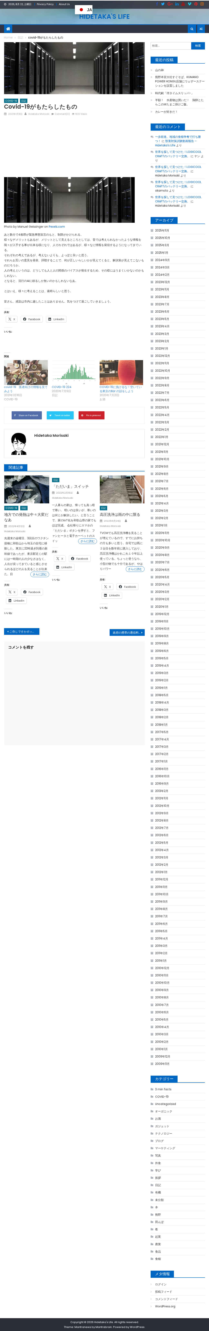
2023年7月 (162, 304)
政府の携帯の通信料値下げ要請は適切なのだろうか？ (129, 633)
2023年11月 (162, 289)
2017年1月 (161, 761)
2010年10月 (162, 983)
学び (158, 1170)
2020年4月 (162, 584)
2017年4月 (162, 739)
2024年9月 (162, 260)
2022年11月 (162, 363)
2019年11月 (162, 621)
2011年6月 (161, 924)
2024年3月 (162, 267)
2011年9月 (161, 902)
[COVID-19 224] (74, 372)
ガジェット (162, 1126)
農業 (158, 1244)
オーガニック (163, 1111)
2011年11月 (161, 887)
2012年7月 (162, 828)
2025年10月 (162, 238)
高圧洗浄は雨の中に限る (120, 514)
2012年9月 (162, 813)
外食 (158, 1163)
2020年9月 (162, 548)
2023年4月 (162, 326)
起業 (158, 1237)
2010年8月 (162, 997)
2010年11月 (162, 975)
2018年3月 (162, 710)
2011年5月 (161, 931)
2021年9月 (162, 466)
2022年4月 (162, 415)
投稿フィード (163, 1292)
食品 (158, 1251)
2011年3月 (161, 946)
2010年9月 (162, 990)
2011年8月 (161, 909)
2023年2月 (162, 341)
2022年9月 (162, 378)
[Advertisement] (74, 147)
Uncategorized (165, 1104)
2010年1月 (161, 1049)
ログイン (161, 1284)
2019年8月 (162, 643)
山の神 (159, 70)
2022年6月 (162, 400)
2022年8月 (162, 385)
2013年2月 (161, 791)
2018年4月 (162, 702)
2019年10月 (162, 629)
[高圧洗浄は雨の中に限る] (122, 489)
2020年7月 (162, 562)
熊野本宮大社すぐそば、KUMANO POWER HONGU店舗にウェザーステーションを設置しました (180, 81)
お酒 (158, 1119)
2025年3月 (162, 245)
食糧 (158, 1259)
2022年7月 (162, 393)
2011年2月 (161, 953)
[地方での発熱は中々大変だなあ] (26, 489)
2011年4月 (161, 938)
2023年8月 (162, 297)
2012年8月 (162, 820)
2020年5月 (162, 577)
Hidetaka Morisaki (38, 114)
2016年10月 (162, 776)
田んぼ (159, 1222)
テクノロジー (163, 1133)
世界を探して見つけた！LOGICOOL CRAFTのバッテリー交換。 (178, 154)
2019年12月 (162, 614)
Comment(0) (62, 114)
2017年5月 (162, 732)
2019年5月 (162, 658)
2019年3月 (162, 673)
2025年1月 (161, 253)
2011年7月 (161, 916)
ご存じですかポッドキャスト (24, 632)
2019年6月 (162, 651)
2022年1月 (161, 437)
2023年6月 (162, 312)
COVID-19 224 (61, 387)
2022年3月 (162, 422)
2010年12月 (162, 968)
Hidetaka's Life (104, 16)
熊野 (158, 1215)
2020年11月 (162, 533)
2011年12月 (161, 879)
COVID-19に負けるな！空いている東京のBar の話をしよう (121, 389)
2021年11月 (161, 452)
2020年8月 (162, 555)
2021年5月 (161, 496)
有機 (158, 1192)
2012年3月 (161, 857)
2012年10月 (162, 806)
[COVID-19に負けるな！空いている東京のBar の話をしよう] (121, 372)
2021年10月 (162, 459)
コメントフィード (166, 1299)
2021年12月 (162, 444)
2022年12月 (162, 356)
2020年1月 (162, 607)
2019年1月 (161, 688)
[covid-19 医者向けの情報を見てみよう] (26, 372)
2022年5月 (162, 407)
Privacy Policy (45, 4)
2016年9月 (162, 784)
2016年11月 (162, 769)
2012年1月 (161, 872)
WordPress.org (165, 1306)
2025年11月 (162, 230)
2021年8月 (162, 474)
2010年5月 (162, 1020)
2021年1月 (161, 525)
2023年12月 (162, 282)
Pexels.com (57, 227)
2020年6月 (162, 570)
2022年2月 (162, 430)
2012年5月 (161, 843)
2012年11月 (161, 798)
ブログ (159, 1141)
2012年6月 (162, 835)
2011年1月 (161, 961)
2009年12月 (162, 1056)
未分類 (159, 1200)
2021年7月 (162, 481)
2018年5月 (162, 695)
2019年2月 (162, 680)
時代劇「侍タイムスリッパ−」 (174, 93)
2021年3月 (161, 511)
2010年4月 (162, 1027)
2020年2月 (162, 599)
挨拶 (158, 1178)
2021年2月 (161, 518)
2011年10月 (162, 894)
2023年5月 (162, 319)
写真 (158, 1155)
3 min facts (163, 1089)
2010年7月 (162, 1005)
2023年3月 (162, 334)
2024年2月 (162, 275)
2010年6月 (162, 1012)
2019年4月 (162, 666)
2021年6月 (162, 489)
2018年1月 (161, 725)
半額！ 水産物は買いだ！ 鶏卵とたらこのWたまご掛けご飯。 (179, 102)
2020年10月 (162, 540)
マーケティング (165, 1148)
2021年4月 (162, 503)
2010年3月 (162, 1034)
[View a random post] (201, 29)
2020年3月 (162, 592)
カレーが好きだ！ (166, 112)
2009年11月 (162, 1064)
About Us (64, 4)
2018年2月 (162, 717)
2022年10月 (162, 371)
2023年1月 (161, 348)
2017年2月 (162, 754)
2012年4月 (162, 850)
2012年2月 (161, 865)
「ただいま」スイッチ (70, 486)
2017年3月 (162, 747)
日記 (23, 101)
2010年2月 (162, 1042)
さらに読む (40, 574)
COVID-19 (11, 101)
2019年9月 (162, 636)
